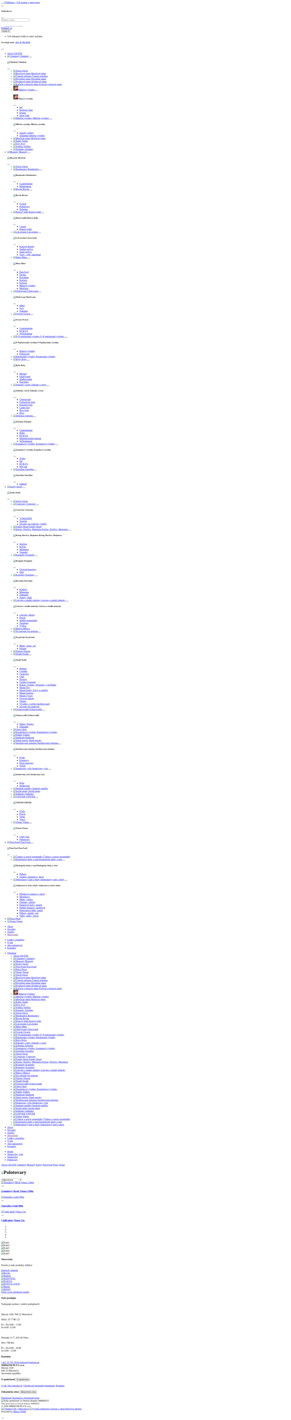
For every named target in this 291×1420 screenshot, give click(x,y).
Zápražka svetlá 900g (12, 1206)
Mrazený (31, 1165)
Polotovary (12, 1159)
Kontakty (11, 948)
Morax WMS (19, 1411)
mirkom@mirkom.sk (29, 1362)
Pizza (55, 1165)
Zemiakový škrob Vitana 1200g (17, 1191)
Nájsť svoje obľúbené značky (15, 1292)
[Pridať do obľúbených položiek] (2, 1186)
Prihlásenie (6, 1398)
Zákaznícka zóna (28, 1392)
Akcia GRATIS (8, 1165)
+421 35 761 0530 (22, 42)
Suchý (39, 1165)
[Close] (2, 17)
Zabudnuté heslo (31, 1398)
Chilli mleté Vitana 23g (13, 1220)
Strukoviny (12, 1157)
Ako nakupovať (15, 945)
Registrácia (17, 1398)
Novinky (11, 929)
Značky (11, 932)
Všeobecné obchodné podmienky (39, 1385)
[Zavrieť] (2, 1418)
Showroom (12, 934)
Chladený (21, 1165)
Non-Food (47, 1165)
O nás (10, 942)
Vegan (62, 1165)
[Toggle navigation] (2, 3)
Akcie (10, 926)
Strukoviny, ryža (15, 1154)
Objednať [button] (12, 953)
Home (10, 1151)
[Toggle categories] (37, 90)
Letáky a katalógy (15, 939)
